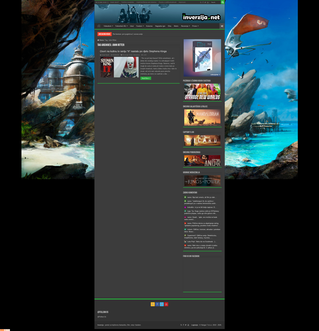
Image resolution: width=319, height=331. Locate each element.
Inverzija (100, 325)
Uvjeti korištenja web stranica (146, 2)
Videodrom (107, 26)
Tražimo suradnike (127, 2)
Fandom (139, 26)
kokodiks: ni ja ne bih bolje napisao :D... (201, 207)
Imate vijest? (114, 2)
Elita (169, 26)
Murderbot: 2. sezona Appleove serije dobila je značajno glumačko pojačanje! (139, 34)
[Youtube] (208, 2)
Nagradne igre (160, 26)
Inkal (132, 26)
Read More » (146, 78)
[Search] (223, 2)
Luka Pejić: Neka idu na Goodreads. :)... (201, 242)
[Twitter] (205, 2)
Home (99, 25)
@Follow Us (102, 312)
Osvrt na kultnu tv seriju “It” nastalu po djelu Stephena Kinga (133, 51)
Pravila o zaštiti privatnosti (167, 2)
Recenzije (184, 26)
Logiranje (194, 325)
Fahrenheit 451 (120, 26)
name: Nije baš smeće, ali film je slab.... (202, 197)
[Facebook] (203, 2)
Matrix (176, 26)
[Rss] (201, 2)
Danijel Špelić (105, 55)
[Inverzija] (159, 13)
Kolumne (149, 26)
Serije (130, 55)
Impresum (182, 2)
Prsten (194, 26)
